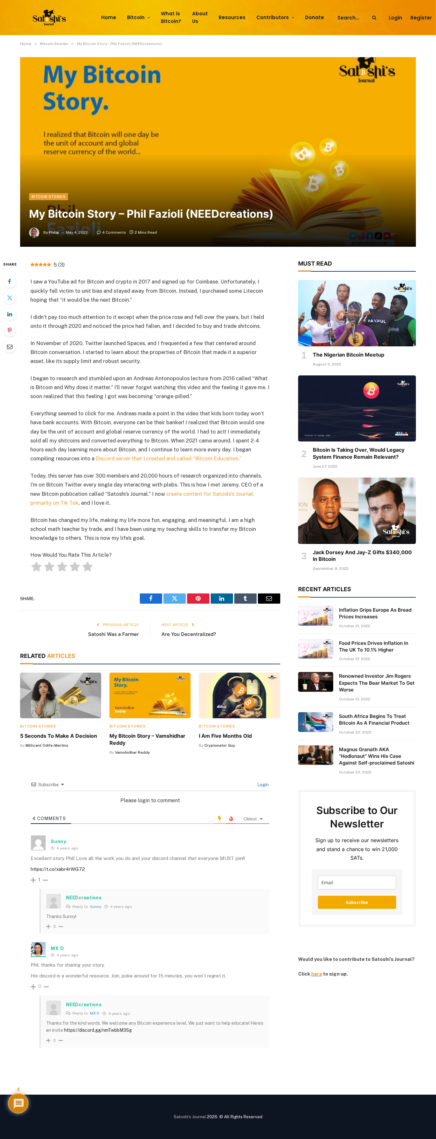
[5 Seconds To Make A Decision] (60, 695)
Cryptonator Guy (219, 745)
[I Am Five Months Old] (239, 695)
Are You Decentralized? (189, 634)
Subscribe (357, 902)
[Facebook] (9, 281)
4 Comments (114, 232)
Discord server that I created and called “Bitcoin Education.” (168, 458)
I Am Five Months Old (225, 736)
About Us (200, 17)
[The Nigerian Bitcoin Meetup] (357, 313)
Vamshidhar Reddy (132, 752)
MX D (57, 948)
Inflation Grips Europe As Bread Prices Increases (375, 613)
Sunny (95, 906)
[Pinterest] (9, 330)
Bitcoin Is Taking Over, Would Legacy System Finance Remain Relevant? (358, 453)
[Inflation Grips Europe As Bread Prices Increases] (315, 616)
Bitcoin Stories (48, 197)
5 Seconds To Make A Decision (58, 736)
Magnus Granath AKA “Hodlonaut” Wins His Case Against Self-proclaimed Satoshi (376, 756)
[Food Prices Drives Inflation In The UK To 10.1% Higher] (315, 649)
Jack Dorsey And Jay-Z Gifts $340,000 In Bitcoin (362, 555)
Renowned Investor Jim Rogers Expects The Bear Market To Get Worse (377, 683)
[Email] (9, 346)
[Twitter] (9, 297)
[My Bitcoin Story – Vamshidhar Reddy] (150, 695)
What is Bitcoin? (171, 17)
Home (108, 17)
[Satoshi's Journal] (50, 17)
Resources (232, 17)
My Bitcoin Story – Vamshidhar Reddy (147, 739)
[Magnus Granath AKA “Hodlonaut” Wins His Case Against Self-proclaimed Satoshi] (315, 755)
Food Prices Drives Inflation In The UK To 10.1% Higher (373, 646)
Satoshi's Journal (190, 1116)
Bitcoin (136, 17)
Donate (314, 17)
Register (421, 17)
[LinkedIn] (9, 313)
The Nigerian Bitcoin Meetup (348, 354)
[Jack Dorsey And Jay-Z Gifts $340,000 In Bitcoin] (357, 511)
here (316, 974)
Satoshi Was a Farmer (113, 634)
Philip (54, 232)
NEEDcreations (83, 897)
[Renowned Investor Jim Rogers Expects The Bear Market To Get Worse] (315, 682)
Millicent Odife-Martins (47, 745)
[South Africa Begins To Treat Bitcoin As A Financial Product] (315, 722)
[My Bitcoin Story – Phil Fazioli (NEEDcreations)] (218, 151)
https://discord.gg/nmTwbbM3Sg (98, 1030)
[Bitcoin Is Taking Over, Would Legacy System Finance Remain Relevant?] (357, 408)
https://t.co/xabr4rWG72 (58, 869)
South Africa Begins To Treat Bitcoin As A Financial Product (374, 719)
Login (395, 17)
